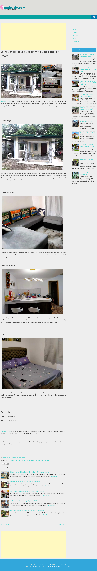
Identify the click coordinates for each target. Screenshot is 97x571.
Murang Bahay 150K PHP (86, 121)
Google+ (31, 460)
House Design (13, 17)
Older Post (62, 525)
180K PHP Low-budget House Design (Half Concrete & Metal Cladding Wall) (88, 83)
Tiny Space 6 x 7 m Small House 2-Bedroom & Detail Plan (87, 146)
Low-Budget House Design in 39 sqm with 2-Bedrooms (26, 510)
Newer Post (5, 525)
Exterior (32, 17)
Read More (54, 476)
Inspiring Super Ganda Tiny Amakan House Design (24, 482)
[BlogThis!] (4, 464)
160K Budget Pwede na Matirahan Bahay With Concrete (26, 491)
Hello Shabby (63, 564)
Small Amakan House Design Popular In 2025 (23, 501)
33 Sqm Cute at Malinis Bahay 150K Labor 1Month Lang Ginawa (29, 472)
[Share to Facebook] (8, 464)
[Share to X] (6, 464)
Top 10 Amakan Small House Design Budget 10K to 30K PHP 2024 (88, 69)
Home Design (6, 457)
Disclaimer (76, 35)
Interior (23, 17)
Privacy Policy (76, 32)
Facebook (14, 460)
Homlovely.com (6, 101)
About (40, 17)
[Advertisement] (33, 36)
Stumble (40, 460)
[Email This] (3, 464)
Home (3, 17)
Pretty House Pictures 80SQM (87, 133)
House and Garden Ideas (53, 566)
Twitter (22, 460)
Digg (47, 460)
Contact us (49, 17)
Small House (21, 457)
